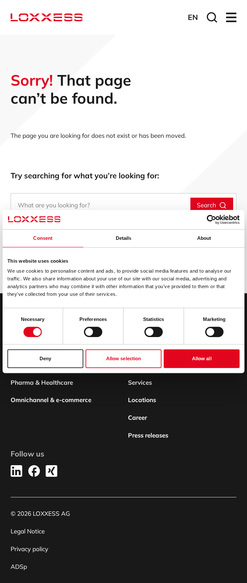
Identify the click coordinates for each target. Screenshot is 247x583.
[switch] (93, 332)
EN (193, 17)
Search (206, 205)
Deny (45, 358)
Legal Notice (28, 531)
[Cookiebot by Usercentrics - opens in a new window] (211, 219)
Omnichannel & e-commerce (51, 400)
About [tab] (204, 238)
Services (140, 382)
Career (137, 417)
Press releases (148, 435)
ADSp (19, 566)
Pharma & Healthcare (42, 382)
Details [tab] (124, 238)
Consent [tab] (42, 238)
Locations (142, 400)
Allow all (202, 358)
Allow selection (123, 358)
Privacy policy (29, 549)
